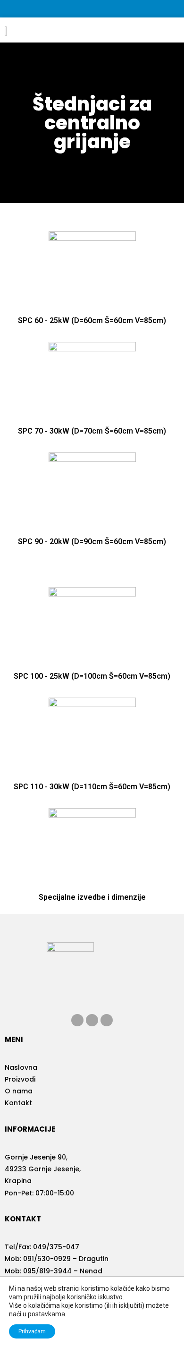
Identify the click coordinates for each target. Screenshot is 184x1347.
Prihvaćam (32, 1331)
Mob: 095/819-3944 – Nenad (53, 1271)
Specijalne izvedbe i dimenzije (92, 897)
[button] (165, 30)
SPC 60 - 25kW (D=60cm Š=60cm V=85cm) (92, 320)
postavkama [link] (46, 1314)
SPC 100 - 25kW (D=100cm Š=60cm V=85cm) (92, 676)
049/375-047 (56, 1247)
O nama (19, 1091)
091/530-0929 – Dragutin (66, 1258)
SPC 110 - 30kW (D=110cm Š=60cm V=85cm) (92, 786)
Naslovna (21, 1067)
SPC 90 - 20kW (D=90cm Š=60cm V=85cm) (92, 541)
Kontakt (18, 1103)
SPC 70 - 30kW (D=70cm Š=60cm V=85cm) (92, 430)
